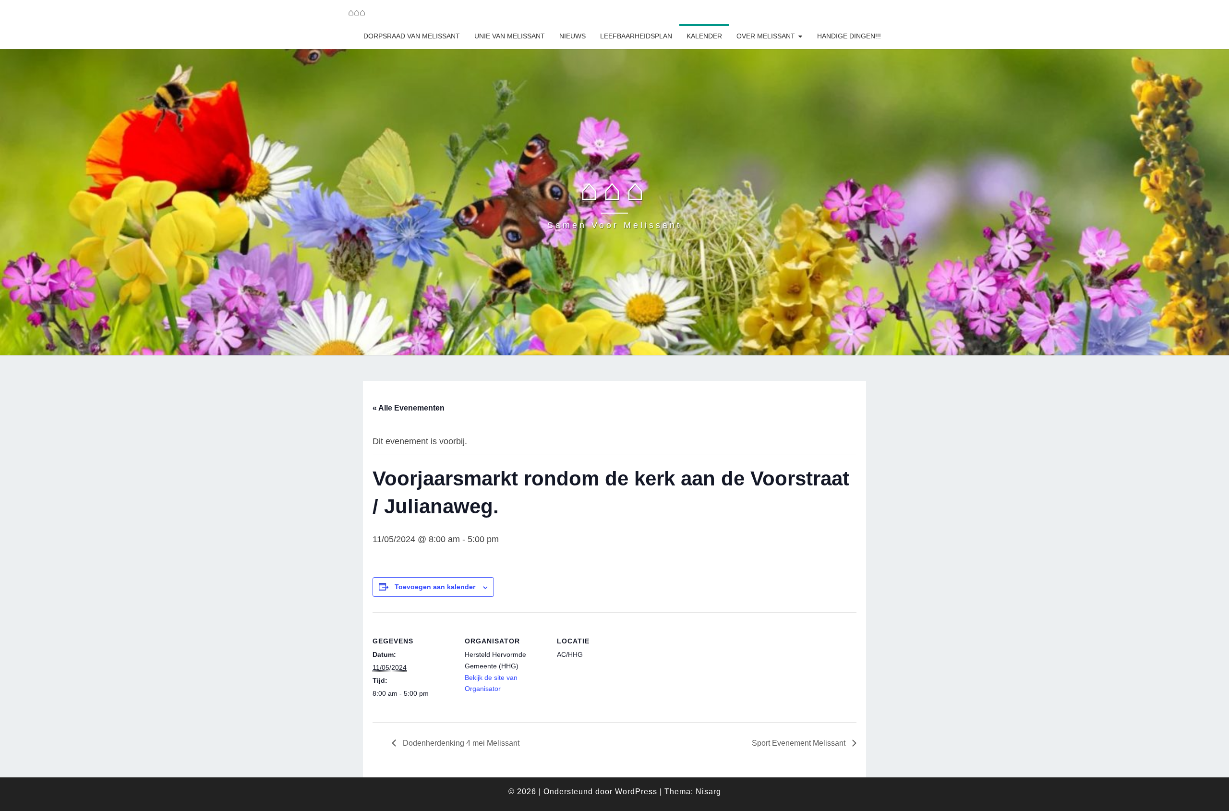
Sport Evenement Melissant (799, 743)
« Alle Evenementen (409, 408)
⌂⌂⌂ (356, 12)
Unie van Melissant (509, 36)
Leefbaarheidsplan (636, 36)
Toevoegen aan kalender (435, 587)
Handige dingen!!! (849, 36)
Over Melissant (765, 36)
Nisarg (708, 791)
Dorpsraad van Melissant (411, 36)
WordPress (636, 791)
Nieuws (572, 36)
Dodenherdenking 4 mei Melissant (460, 743)
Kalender (704, 36)
